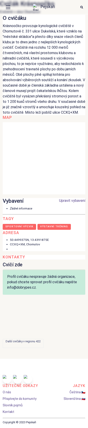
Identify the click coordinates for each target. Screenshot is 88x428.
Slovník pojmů (13, 405)
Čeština (75, 392)
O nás (7, 392)
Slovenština (72, 398)
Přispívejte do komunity (20, 398)
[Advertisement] (44, 319)
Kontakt (8, 412)
